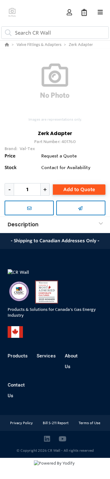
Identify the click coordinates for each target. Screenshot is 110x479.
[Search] (7, 32)
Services (46, 356)
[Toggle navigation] (100, 12)
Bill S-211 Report (56, 423)
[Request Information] (29, 208)
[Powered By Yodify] (55, 468)
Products (18, 356)
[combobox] (55, 33)
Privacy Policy (22, 423)
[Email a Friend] (80, 208)
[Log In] (69, 12)
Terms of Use (89, 423)
